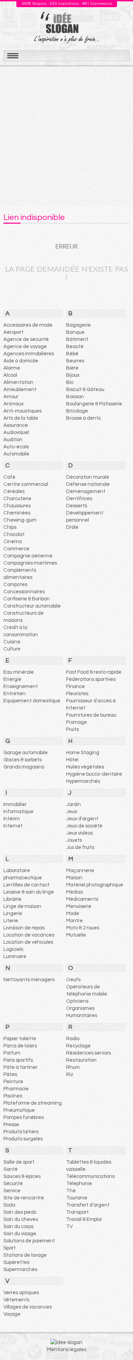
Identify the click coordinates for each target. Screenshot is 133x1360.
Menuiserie (78, 906)
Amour (10, 396)
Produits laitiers (21, 1131)
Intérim (11, 818)
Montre (74, 920)
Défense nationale (88, 484)
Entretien (14, 693)
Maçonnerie (80, 870)
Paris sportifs (18, 1060)
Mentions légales (66, 1349)
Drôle (72, 527)
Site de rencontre (23, 1197)
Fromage (76, 722)
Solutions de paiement (29, 1240)
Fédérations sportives (91, 679)
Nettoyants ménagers (29, 979)
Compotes (15, 584)
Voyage (11, 1314)
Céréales (14, 491)
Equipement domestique (31, 700)
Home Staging (82, 752)
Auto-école (16, 446)
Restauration (81, 1060)
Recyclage (78, 1045)
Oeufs (73, 979)
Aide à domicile (20, 360)
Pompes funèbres (23, 1117)
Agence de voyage (25, 346)
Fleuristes (77, 693)
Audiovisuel (16, 432)
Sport (9, 1248)
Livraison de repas (24, 927)
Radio (72, 1038)
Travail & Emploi (84, 1219)
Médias (74, 892)
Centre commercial (25, 484)
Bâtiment (77, 339)
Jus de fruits (80, 847)
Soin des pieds (19, 1212)
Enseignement (20, 686)
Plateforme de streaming (32, 1103)
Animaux (13, 403)
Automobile (16, 454)
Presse (11, 1124)
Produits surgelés (23, 1138)
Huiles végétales (85, 766)
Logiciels (13, 949)
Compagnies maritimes (30, 563)
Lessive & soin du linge (28, 892)
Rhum (73, 1067)
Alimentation (18, 382)
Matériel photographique (94, 884)
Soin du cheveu (20, 1219)
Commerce (16, 548)
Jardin (73, 804)
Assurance (15, 425)
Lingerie (12, 913)
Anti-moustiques (22, 411)
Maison (74, 877)
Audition (13, 439)
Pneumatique (19, 1110)
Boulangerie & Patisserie (94, 403)
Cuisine (11, 641)
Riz (69, 1074)
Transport (77, 1212)
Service (11, 1190)
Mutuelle (76, 935)
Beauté (75, 346)
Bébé (72, 353)
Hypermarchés (83, 781)
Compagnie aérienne (28, 555)
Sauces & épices (22, 1176)
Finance (75, 686)
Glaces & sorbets (22, 759)
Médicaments (82, 899)
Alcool (10, 375)
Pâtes (10, 1074)
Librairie (12, 899)
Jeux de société (84, 825)
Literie (10, 920)
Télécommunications (90, 1176)
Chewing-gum (19, 520)
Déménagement (85, 491)
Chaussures (17, 505)
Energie (12, 679)
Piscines (12, 1096)
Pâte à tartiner (20, 1067)
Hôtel (72, 759)
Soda (9, 1205)
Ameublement (19, 389)
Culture (11, 649)
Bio (69, 382)
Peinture (13, 1081)
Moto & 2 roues (82, 927)
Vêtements (16, 1299)
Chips (9, 527)
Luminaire (14, 956)
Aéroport (13, 332)
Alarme (11, 368)
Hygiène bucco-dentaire (94, 774)
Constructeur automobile (32, 606)
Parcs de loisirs (20, 1045)
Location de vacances (28, 935)
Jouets (74, 840)
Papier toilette (19, 1038)
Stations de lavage (25, 1255)
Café (9, 477)
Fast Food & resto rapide (93, 672)
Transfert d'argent (87, 1205)
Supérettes (16, 1262)
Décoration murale (87, 477)
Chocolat (14, 534)
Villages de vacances (27, 1307)
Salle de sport (18, 1162)
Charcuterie (17, 498)
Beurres (75, 360)
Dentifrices (79, 498)
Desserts (76, 505)
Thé (71, 1190)
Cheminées (16, 512)
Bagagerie (78, 325)
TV (69, 1226)
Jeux (71, 811)
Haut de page (119, 1339)
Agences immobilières (28, 353)
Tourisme (76, 1197)
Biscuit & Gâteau (85, 389)
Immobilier (15, 804)
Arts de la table (20, 418)
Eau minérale (18, 672)
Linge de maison (22, 906)
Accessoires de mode (28, 325)
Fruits (72, 729)
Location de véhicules (28, 942)
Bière (72, 368)
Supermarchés (20, 1269)
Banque (75, 332)
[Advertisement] (66, 136)
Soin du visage (19, 1233)
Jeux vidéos (79, 833)
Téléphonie (79, 1183)
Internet (13, 825)
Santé (10, 1169)
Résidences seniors (88, 1053)
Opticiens (77, 1001)
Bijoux (72, 375)
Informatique (18, 811)
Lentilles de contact (26, 884)
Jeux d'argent (82, 818)
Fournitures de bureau (91, 715)
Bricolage (77, 411)
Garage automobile (25, 752)
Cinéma (12, 541)
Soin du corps (18, 1226)
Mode (72, 913)
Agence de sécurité (26, 339)
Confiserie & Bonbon (26, 598)
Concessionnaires (24, 591)
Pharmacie (16, 1088)
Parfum (11, 1053)
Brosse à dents (83, 418)
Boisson (75, 396)
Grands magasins (23, 766)
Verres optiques (21, 1292)
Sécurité (13, 1183)
